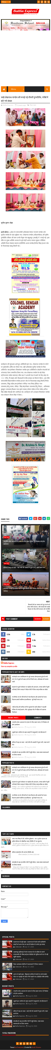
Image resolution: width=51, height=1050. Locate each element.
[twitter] (42, 1)
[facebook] (38, 1)
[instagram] (45, 1)
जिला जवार (33, 105)
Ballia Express (8, 663)
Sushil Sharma (36, 1047)
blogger (46, 619)
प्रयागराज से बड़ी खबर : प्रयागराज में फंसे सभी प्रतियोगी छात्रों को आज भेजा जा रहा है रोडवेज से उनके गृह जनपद (29, 942)
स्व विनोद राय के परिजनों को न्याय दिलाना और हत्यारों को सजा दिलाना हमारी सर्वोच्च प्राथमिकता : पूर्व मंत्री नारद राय (29, 698)
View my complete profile (9, 666)
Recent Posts (13, 718)
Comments (37, 718)
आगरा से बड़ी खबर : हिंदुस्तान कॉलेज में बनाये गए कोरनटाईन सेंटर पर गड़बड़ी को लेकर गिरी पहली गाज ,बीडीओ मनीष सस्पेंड (30, 975)
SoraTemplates (19, 1047)
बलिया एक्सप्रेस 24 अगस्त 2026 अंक (23, 852)
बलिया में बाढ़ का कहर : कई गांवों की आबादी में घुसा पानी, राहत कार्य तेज (24, 567)
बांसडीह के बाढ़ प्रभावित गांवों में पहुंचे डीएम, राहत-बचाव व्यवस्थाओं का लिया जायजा (25, 589)
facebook (38, 619)
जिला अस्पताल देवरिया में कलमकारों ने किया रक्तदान (28, 964)
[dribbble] (24, 1043)
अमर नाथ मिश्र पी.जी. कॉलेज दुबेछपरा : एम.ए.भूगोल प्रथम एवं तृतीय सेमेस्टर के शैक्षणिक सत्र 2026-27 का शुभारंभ (29, 839)
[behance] (48, 1)
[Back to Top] (34, 1043)
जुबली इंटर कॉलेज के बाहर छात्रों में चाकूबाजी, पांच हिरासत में (29, 732)
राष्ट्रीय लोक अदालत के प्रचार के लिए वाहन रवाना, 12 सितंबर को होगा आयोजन (24, 542)
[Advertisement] (25, 59)
